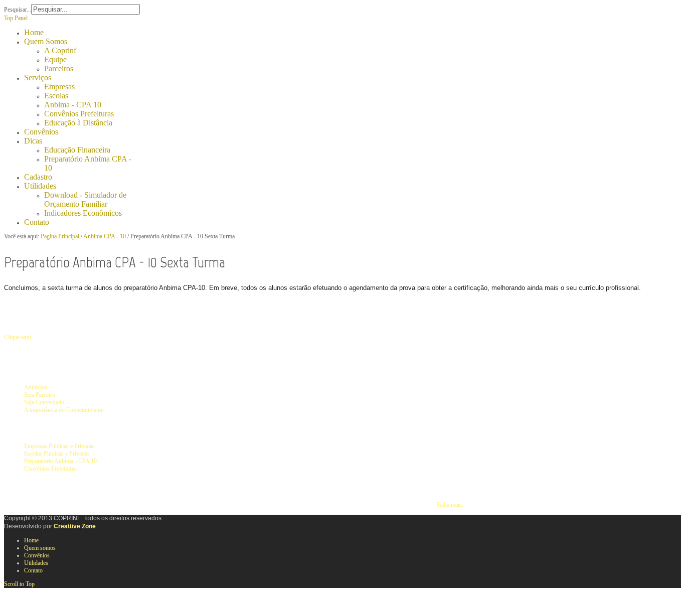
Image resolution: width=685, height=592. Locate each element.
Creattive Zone (75, 526)
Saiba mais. (449, 504)
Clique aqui (17, 337)
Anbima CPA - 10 (104, 236)
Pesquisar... (17, 9)
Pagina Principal (60, 236)
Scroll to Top (19, 583)
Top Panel (16, 18)
